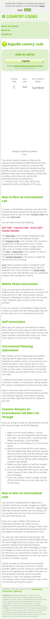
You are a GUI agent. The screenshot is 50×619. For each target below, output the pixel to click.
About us (5, 30)
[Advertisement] (25, 122)
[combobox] (25, 61)
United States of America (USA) (28, 66)
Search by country (9, 26)
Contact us (6, 34)
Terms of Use (7, 591)
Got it (27, 10)
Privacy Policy (37, 589)
